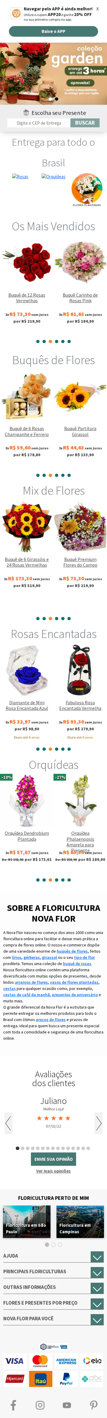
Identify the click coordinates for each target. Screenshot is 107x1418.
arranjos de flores (31, 982)
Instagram (40, 1405)
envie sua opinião (53, 1159)
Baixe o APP (53, 31)
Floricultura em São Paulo (26, 1228)
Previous (8, 1123)
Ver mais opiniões (53, 1171)
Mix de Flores (54, 490)
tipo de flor (84, 957)
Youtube (67, 1405)
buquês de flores (72, 951)
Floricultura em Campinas (75, 1228)
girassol (49, 957)
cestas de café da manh (26, 994)
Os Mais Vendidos (53, 226)
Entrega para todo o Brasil (53, 152)
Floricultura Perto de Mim (53, 1197)
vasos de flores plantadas (74, 982)
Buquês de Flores (53, 360)
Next (99, 1123)
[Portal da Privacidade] (54, 1346)
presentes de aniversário (75, 994)
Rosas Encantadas (54, 633)
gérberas (31, 957)
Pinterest (93, 1405)
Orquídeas (53, 764)
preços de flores (51, 1019)
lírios (16, 957)
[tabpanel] (27, 285)
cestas (9, 988)
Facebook (13, 1405)
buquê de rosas (77, 963)
